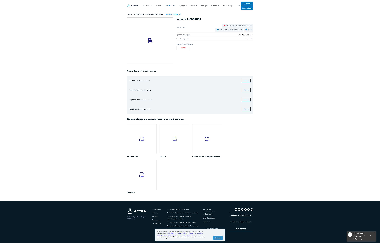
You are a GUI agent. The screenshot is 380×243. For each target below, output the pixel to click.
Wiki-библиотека (209, 218)
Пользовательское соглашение (178, 209)
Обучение (193, 6)
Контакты (206, 222)
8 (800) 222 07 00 (212, 228)
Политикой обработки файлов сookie (180, 233)
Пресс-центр (227, 6)
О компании (147, 6)
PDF (245, 80)
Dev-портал (241, 229)
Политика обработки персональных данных (183, 213)
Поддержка (182, 6)
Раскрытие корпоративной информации (208, 212)
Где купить (247, 3)
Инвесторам (247, 8)
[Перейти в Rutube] (245, 209)
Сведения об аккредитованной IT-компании (183, 226)
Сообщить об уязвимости (241, 215)
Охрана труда (157, 223)
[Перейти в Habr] (248, 209)
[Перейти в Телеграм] (239, 209)
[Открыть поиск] (239, 6)
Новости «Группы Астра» (241, 222)
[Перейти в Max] (236, 209)
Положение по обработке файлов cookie (181, 222)
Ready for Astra (170, 6)
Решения (158, 6)
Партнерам (204, 6)
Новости (155, 213)
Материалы (215, 6)
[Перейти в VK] (242, 209)
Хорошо (218, 238)
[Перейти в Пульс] (252, 209)
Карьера (155, 216)
